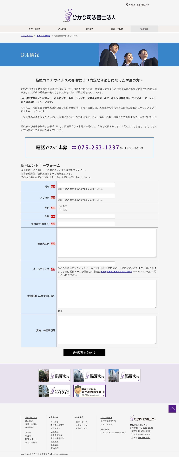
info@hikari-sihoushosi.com (116, 271)
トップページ (27, 36)
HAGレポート (31, 439)
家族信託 (54, 445)
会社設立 (54, 422)
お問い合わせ (106, 418)
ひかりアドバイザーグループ (113, 432)
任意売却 (54, 432)
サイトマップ (106, 424)
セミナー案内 (31, 442)
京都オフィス (82, 428)
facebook (105, 429)
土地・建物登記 (57, 438)
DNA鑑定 (55, 448)
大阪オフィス (82, 425)
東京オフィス (82, 422)
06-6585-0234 (144, 434)
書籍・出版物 (31, 424)
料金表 (28, 436)
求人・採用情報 (43, 36)
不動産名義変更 (57, 425)
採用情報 (29, 427)
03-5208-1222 (144, 431)
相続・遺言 (55, 428)
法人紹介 (29, 421)
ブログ (28, 432)
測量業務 (54, 442)
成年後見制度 (56, 435)
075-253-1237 (144, 438)
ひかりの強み (31, 418)
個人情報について (108, 421)
